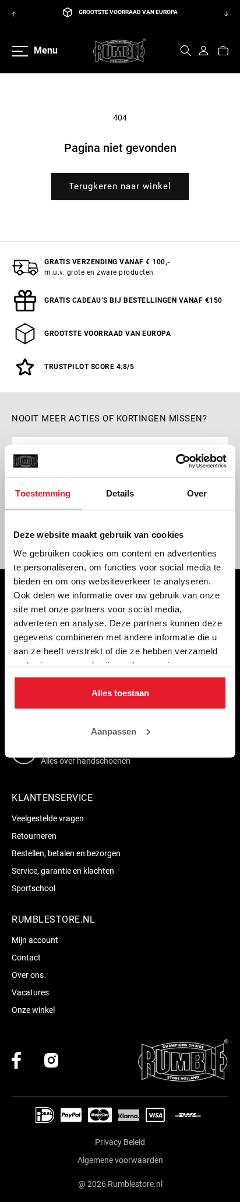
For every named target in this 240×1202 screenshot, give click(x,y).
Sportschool (33, 888)
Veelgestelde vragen (48, 818)
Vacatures (30, 992)
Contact (26, 957)
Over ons (28, 975)
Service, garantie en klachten (63, 870)
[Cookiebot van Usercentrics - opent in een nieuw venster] (176, 461)
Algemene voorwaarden (120, 1160)
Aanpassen (113, 731)
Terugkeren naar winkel (120, 186)
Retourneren (34, 836)
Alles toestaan (120, 693)
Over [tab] (197, 493)
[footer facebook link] (16, 1060)
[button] (186, 50)
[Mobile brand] (119, 51)
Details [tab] (120, 493)
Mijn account (35, 940)
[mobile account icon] (204, 50)
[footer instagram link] (51, 1060)
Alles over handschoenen (85, 760)
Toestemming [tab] (42, 493)
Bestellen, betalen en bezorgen (66, 853)
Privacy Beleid (120, 1142)
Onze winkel (33, 1010)
